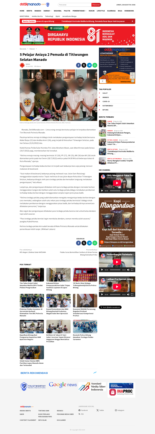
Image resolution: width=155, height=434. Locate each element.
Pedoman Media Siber (65, 414)
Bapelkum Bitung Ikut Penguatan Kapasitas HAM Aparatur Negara (30, 337)
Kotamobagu (108, 106)
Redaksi (60, 411)
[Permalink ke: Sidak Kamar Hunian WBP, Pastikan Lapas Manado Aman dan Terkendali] (32, 352)
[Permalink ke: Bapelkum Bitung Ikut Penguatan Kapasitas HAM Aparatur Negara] (32, 326)
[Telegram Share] (89, 65)
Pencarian (96, 5)
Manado (106, 97)
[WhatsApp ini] (94, 65)
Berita (109, 149)
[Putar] (102, 191)
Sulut (105, 93)
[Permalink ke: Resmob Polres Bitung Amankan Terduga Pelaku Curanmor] (85, 326)
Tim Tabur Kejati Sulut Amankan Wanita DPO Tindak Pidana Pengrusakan (31, 285)
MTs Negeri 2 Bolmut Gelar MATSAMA (33, 251)
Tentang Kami (43, 411)
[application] (117, 183)
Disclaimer (61, 420)
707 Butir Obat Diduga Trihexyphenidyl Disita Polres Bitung (84, 285)
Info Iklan (42, 420)
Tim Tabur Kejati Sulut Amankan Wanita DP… (120, 124)
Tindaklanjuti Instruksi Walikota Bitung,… (120, 152)
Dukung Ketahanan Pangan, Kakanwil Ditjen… (119, 134)
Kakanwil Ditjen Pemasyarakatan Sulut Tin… (121, 143)
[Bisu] (128, 191)
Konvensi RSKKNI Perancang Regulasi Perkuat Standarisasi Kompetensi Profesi (84, 312)
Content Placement (28, 420)
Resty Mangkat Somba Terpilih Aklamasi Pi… (120, 162)
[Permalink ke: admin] (22, 65)
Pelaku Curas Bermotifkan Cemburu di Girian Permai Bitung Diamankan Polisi (78, 252)
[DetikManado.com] (35, 4)
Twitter (101, 410)
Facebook (84, 410)
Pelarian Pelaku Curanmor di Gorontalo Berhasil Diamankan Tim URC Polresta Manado (31, 312)
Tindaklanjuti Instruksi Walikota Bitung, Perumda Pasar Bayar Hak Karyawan (75, 21)
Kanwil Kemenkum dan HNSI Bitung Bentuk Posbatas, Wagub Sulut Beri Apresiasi (57, 311)
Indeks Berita (25, 411)
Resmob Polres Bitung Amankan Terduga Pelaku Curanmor (83, 337)
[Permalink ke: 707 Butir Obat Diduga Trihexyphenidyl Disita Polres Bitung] (85, 275)
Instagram (121, 410)
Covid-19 (106, 101)
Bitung (105, 110)
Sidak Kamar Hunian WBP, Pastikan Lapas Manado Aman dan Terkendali (31, 363)
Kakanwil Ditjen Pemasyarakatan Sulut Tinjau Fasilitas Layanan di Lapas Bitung (58, 286)
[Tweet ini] (83, 65)
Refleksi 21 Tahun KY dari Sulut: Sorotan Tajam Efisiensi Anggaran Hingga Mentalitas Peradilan (58, 338)
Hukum (109, 121)
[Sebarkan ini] (78, 65)
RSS (82, 414)
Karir (22, 414)
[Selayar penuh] (132, 191)
